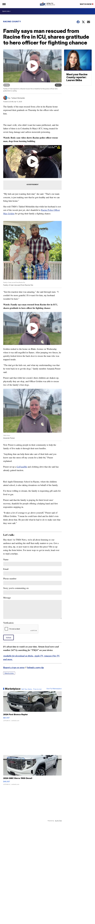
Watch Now (86, 4)
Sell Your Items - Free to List (31, 689)
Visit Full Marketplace (54, 689)
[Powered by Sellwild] (58, 821)
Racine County (12, 21)
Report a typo (9, 673)
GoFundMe (22, 466)
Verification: (8, 622)
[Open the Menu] (4, 4)
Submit (8, 637)
